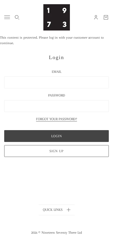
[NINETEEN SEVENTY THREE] (56, 17)
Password (56, 95)
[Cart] (106, 17)
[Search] (17, 17)
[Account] (96, 17)
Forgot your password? (56, 119)
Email (56, 72)
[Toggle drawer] (7, 17)
